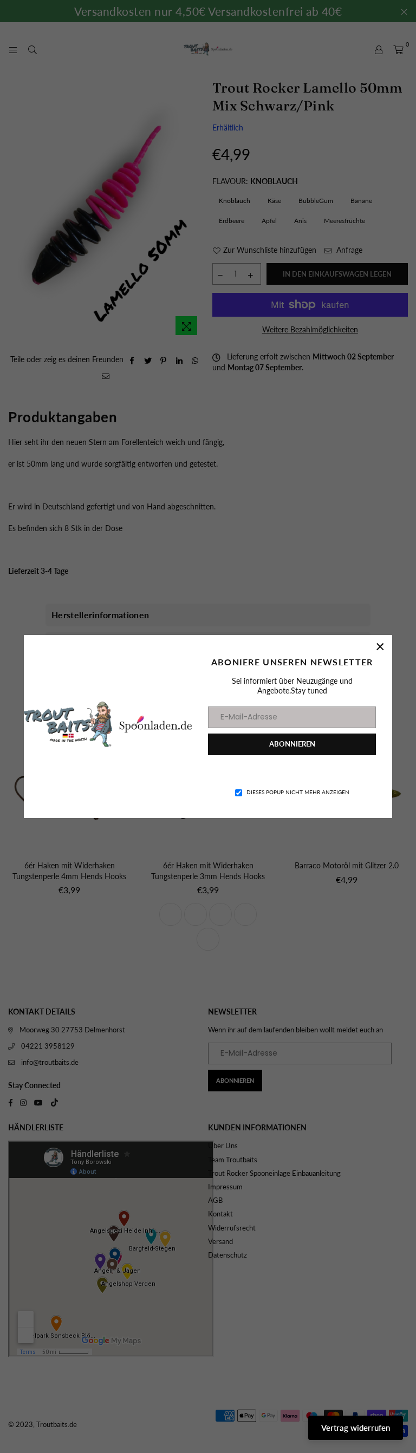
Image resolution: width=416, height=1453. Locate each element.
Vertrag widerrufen (355, 1427)
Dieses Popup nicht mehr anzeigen (297, 792)
